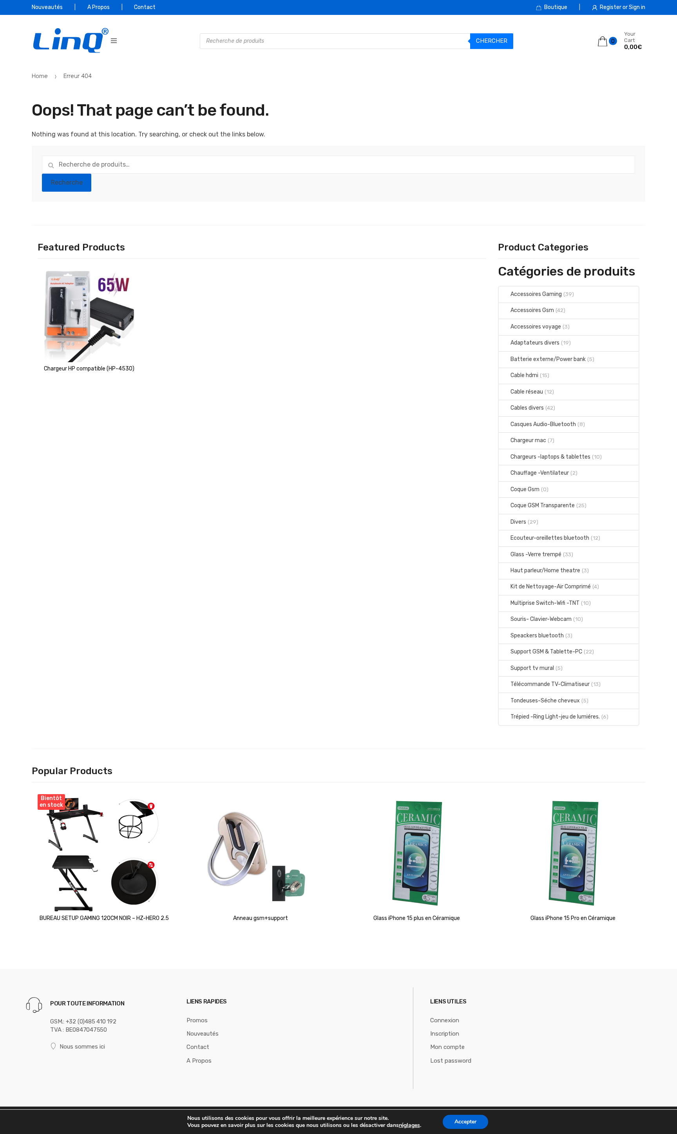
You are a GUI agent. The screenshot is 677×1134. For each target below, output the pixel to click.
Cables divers (527, 408)
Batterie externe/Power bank (548, 359)
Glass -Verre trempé (535, 554)
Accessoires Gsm (532, 310)
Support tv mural (532, 668)
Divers (518, 522)
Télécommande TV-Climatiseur (550, 684)
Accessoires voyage (535, 326)
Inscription (444, 1033)
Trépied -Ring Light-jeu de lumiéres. (555, 716)
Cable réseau (526, 391)
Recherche (67, 182)
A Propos (98, 7)
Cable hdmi (524, 375)
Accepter (465, 1121)
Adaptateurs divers (534, 342)
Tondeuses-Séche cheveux (545, 700)
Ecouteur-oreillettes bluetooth (549, 538)
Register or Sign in (622, 7)
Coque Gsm (524, 489)
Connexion (444, 1020)
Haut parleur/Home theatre (545, 570)
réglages (409, 1125)
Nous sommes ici (82, 1046)
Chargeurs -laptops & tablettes (550, 457)
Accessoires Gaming (536, 294)
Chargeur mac (528, 440)
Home (40, 76)
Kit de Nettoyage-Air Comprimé (550, 586)
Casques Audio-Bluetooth (543, 424)
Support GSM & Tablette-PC (546, 651)
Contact (145, 7)
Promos (197, 1020)
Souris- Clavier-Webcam (541, 619)
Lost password (450, 1060)
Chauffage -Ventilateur (539, 473)
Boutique (555, 7)
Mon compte (447, 1047)
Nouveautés (47, 7)
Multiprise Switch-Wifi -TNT (544, 603)
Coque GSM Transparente (542, 505)
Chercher (491, 40)
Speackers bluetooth (537, 635)
